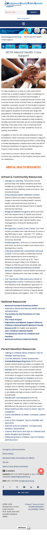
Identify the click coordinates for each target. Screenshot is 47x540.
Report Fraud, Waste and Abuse (15, 466)
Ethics (42, 509)
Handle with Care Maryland (17, 398)
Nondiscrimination (36, 507)
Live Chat (25, 493)
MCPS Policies (8, 454)
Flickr (38, 487)
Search (33, 12)
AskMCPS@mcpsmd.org (20, 477)
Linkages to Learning (14, 181)
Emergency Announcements (14, 449)
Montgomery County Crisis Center (20, 229)
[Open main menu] (23, 24)
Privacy (28, 504)
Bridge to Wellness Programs (17, 212)
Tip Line (5, 462)
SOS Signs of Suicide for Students (19, 378)
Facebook (3, 487)
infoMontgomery (12, 243)
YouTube (24, 487)
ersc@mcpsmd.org (26, 481)
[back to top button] (41, 471)
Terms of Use (38, 504)
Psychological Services (11, 37)
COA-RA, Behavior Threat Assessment (21, 359)
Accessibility (33, 509)
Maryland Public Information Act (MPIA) (18, 458)
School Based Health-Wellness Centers (22, 195)
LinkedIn (31, 487)
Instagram (17, 487)
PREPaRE (8, 370)
